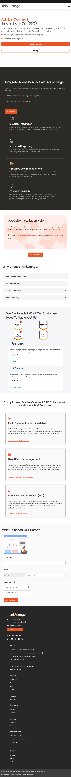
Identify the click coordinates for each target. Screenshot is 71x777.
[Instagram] (23, 639)
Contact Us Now (35, 255)
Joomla (12, 693)
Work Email (8, 558)
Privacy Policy (5, 774)
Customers (13, 726)
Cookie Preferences (28, 774)
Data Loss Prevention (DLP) (19, 660)
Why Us (12, 712)
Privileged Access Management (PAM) (23, 656)
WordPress (13, 679)
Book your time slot (10, 582)
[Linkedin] (9, 639)
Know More (11, 111)
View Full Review (15, 362)
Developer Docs (15, 736)
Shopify (12, 686)
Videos (12, 755)
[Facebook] (19, 639)
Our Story (13, 709)
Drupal (12, 689)
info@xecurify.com (16, 625)
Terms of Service (16, 774)
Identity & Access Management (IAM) (22, 650)
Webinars (13, 762)
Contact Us (14, 629)
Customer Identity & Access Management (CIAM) (26, 653)
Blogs (12, 758)
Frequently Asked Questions (19, 739)
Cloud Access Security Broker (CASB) (22, 666)
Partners (13, 722)
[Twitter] (16, 639)
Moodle (12, 699)
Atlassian (13, 683)
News (12, 716)
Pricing (35, 51)
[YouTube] (12, 639)
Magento (13, 696)
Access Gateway (15, 670)
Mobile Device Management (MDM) (22, 663)
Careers (13, 719)
